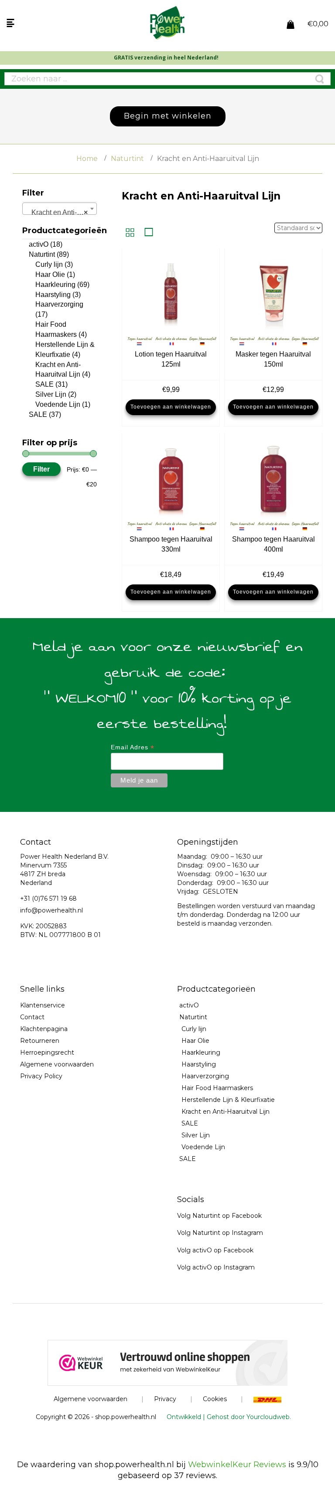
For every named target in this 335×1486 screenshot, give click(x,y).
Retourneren (39, 1041)
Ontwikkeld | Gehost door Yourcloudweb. (229, 1417)
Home (87, 158)
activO (38, 244)
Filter (41, 469)
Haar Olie (50, 274)
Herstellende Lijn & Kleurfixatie (228, 1100)
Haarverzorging (59, 304)
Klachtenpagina (44, 1029)
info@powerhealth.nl (51, 910)
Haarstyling (53, 294)
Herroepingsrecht (47, 1052)
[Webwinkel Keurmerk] (167, 1362)
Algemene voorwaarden (57, 1064)
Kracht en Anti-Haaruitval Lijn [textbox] (61, 212)
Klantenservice (42, 1005)
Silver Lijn (50, 394)
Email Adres (132, 747)
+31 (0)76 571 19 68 (48, 898)
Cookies (215, 1399)
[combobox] (59, 209)
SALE (44, 384)
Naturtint (127, 158)
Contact (32, 1017)
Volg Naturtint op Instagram (220, 1233)
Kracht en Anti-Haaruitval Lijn (225, 1111)
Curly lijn (49, 264)
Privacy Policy (41, 1076)
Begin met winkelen (168, 116)
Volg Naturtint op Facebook (219, 1216)
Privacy (165, 1399)
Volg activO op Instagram (216, 1267)
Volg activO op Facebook (215, 1250)
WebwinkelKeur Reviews (237, 1464)
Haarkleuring (55, 284)
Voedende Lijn (57, 404)
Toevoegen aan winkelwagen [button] (170, 407)
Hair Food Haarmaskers (217, 1088)
